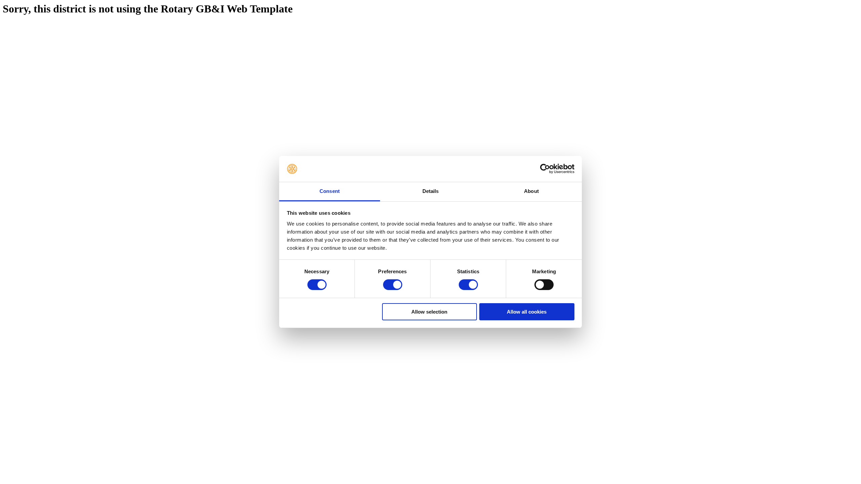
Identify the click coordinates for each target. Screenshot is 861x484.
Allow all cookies (527, 312)
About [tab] (531, 191)
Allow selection (429, 312)
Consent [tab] (330, 191)
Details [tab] (430, 191)
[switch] (392, 284)
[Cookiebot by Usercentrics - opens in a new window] (545, 169)
